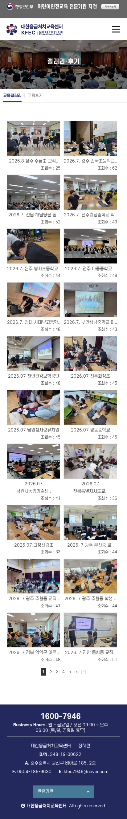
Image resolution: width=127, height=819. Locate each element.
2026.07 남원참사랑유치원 (33, 430)
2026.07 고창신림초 (33, 545)
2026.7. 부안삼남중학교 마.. (90, 322)
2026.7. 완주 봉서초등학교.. (33, 268)
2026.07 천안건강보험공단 (33, 376)
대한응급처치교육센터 (47, 806)
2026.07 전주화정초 (90, 376)
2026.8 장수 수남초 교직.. (33, 161)
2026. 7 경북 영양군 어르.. (33, 652)
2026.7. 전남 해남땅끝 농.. (33, 215)
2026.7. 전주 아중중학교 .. (90, 268)
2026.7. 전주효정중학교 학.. (90, 215)
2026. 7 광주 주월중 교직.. (33, 598)
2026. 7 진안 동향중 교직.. (90, 652)
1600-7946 (60, 716)
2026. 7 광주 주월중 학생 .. (90, 598)
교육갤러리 (12, 95)
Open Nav (116, 29)
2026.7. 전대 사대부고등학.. (33, 322)
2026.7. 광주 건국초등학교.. (90, 161)
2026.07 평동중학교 (90, 430)
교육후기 (35, 95)
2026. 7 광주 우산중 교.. (90, 545)
